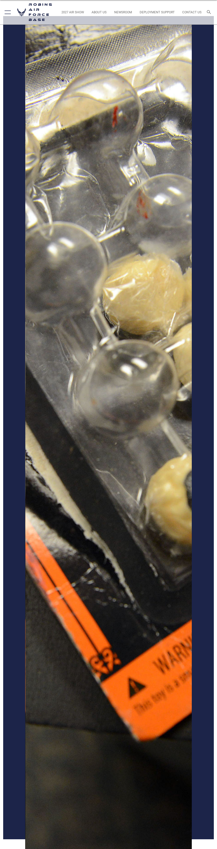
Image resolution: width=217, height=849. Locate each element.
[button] (7, 12)
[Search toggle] (209, 12)
